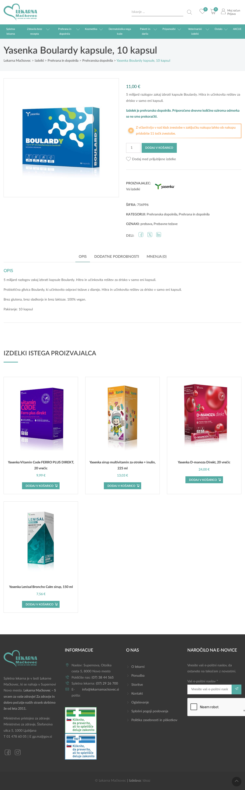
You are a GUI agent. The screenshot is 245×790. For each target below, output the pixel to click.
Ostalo (218, 29)
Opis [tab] (83, 256)
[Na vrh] (236, 781)
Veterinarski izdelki (195, 31)
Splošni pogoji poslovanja (149, 711)
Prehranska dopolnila (162, 214)
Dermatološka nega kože (120, 31)
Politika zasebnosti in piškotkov (154, 720)
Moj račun (233, 10)
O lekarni (138, 667)
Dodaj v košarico (159, 147)
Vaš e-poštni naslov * (202, 681)
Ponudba (138, 675)
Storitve (137, 684)
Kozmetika (91, 29)
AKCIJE (237, 29)
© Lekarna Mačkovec (110, 780)
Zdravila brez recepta (34, 31)
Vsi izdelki (133, 189)
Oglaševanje (140, 702)
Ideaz (146, 780)
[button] (151, 159)
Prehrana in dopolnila (64, 31)
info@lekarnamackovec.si (100, 689)
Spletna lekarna (10, 31)
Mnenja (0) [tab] (157, 256)
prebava (146, 224)
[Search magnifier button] (189, 12)
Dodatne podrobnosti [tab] (116, 256)
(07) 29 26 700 (107, 683)
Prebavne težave (166, 224)
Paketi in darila (145, 31)
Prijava (231, 13)
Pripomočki (169, 29)
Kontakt (137, 693)
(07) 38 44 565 (103, 677)
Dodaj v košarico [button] (40, 485)
